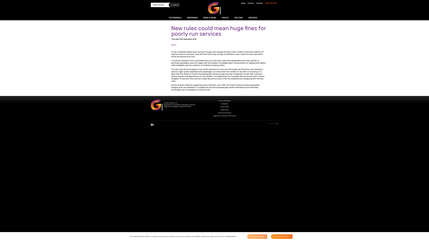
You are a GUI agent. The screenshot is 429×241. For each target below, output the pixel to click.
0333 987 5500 (271, 3)
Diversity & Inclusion (224, 113)
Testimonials (175, 18)
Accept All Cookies (282, 237)
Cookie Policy (224, 110)
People (225, 18)
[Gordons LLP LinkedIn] (152, 124)
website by (272, 123)
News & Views (209, 18)
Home (243, 3)
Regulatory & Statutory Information (224, 116)
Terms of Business (225, 101)
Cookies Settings (258, 237)
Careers (251, 3)
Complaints (224, 104)
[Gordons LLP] (214, 8)
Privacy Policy (224, 107)
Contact (259, 3)
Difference (192, 18)
